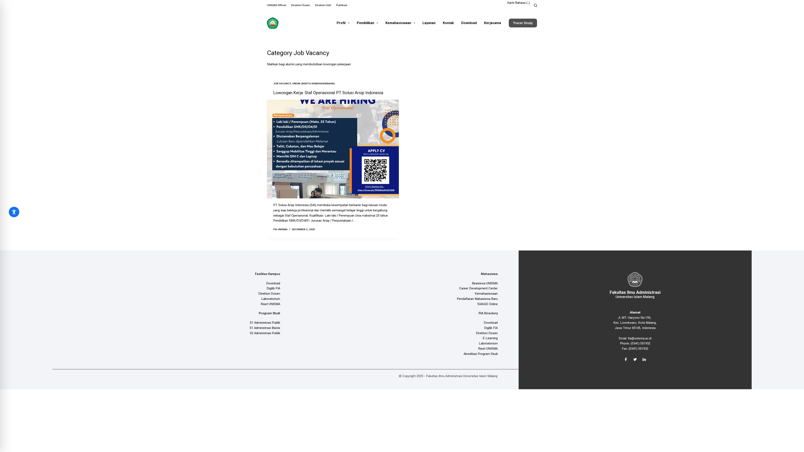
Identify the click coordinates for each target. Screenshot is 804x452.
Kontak (448, 23)
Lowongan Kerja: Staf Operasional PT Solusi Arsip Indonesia (328, 92)
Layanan (429, 23)
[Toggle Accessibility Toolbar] (14, 212)
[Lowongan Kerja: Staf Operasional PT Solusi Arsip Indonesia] (333, 149)
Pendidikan (365, 23)
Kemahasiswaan (398, 23)
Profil (341, 23)
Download (469, 23)
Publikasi (341, 5)
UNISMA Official (276, 5)
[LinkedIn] (644, 360)
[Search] (535, 5)
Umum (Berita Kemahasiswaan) (313, 83)
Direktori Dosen (300, 5)
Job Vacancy (282, 83)
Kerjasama (492, 23)
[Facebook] (626, 360)
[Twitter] (635, 360)
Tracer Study (523, 23)
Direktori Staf (323, 5)
